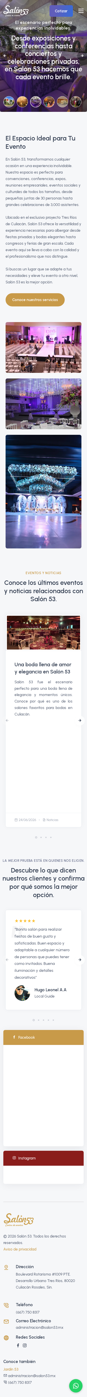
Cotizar (61, 11)
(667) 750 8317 (27, 1312)
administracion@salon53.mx (39, 1327)
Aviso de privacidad (19, 1249)
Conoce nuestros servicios (35, 299)
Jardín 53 (10, 1369)
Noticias (52, 820)
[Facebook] (18, 1346)
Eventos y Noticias (43, 573)
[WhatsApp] (76, 1386)
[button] (5, 56)
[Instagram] (25, 1346)
